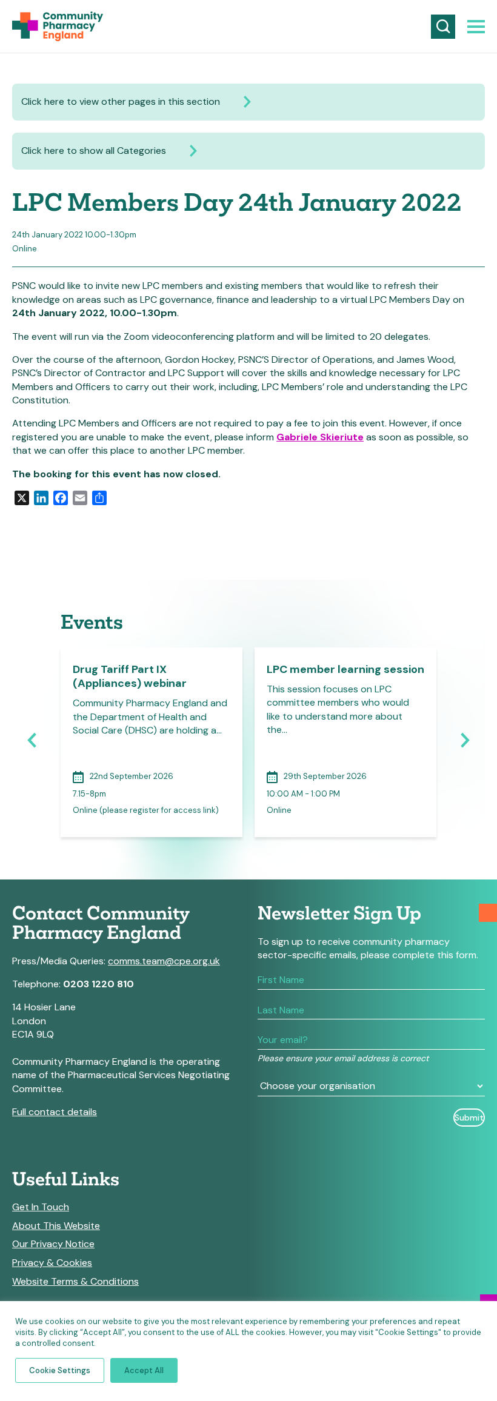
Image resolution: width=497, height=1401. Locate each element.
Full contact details (54, 1111)
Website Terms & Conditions (75, 1282)
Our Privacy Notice (53, 1244)
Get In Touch (40, 1207)
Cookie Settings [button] (59, 1370)
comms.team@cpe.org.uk (164, 961)
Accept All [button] (144, 1370)
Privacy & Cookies (52, 1263)
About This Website (56, 1226)
